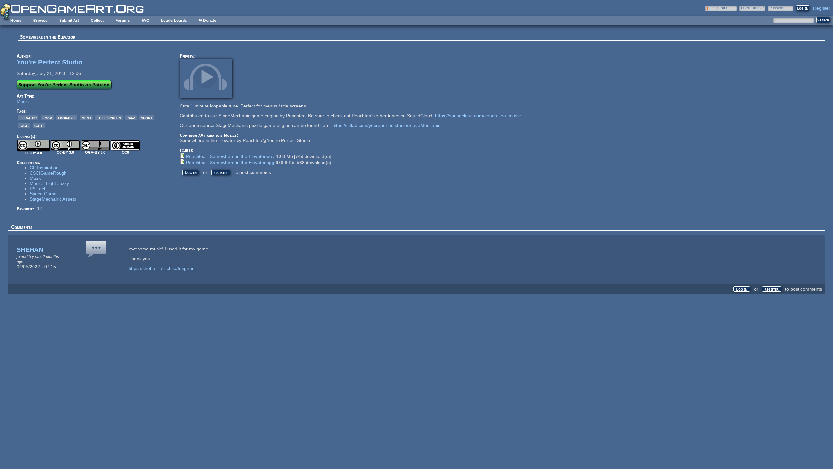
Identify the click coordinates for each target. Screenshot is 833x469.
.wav (131, 117)
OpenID (720, 8)
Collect (97, 20)
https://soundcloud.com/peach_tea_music (478, 115)
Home (15, 20)
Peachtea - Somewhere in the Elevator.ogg (230, 162)
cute (38, 125)
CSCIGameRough (48, 173)
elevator (28, 117)
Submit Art (69, 20)
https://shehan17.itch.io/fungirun (162, 268)
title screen (109, 117)
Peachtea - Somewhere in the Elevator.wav (230, 156)
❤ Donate (207, 20)
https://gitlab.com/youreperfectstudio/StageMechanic (386, 125)
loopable (67, 117)
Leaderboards (174, 20)
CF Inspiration (44, 167)
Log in (191, 172)
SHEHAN (30, 249)
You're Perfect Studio (49, 62)
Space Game (43, 193)
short (146, 117)
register (221, 172)
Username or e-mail (752, 8)
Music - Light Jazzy (49, 183)
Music (23, 101)
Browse (40, 20)
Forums (123, 20)
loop (47, 117)
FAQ (145, 20)
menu (86, 117)
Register (821, 8)
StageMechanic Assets (53, 199)
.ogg (24, 125)
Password (778, 8)
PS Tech (38, 188)
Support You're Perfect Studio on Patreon (64, 84)
